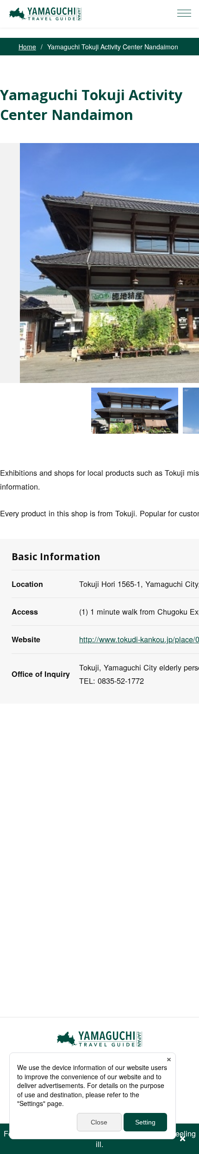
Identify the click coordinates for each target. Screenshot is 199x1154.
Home (27, 46)
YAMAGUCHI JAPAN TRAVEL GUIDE (46, 13)
